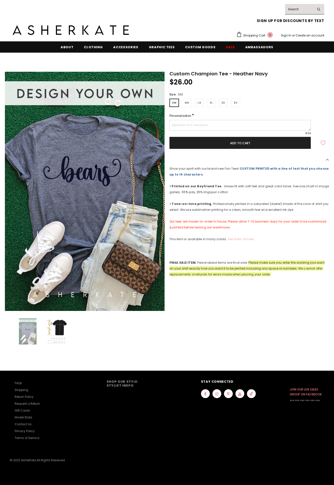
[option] (85, 191)
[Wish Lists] (323, 143)
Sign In (286, 35)
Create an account (310, 35)
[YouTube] (239, 393)
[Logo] (71, 30)
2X (223, 103)
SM (174, 103)
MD (187, 103)
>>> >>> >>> (297, 400)
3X (235, 103)
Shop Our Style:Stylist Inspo (122, 383)
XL (211, 103)
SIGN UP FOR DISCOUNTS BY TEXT (290, 20)
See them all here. (241, 239)
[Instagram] (216, 393)
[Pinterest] (228, 393)
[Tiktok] (251, 393)
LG (199, 103)
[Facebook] (205, 393)
